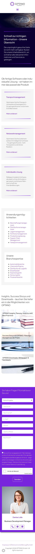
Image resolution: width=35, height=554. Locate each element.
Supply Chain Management (15, 239)
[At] (17, 527)
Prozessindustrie (16, 277)
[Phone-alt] (13, 527)
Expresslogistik (16, 273)
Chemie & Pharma (16, 266)
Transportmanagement (18, 242)
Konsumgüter (15, 275)
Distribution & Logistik (18, 268)
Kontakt (30, 545)
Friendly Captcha (28, 473)
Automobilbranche (17, 264)
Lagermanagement (17, 232)
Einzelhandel (15, 271)
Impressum (6, 545)
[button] (17, 9)
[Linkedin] (22, 527)
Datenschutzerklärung (18, 545)
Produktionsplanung (17, 236)
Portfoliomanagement (18, 234)
